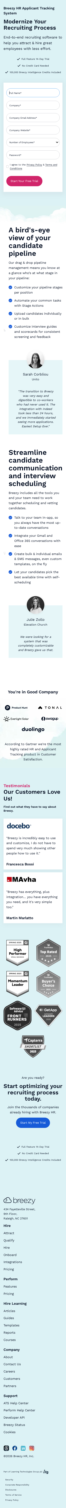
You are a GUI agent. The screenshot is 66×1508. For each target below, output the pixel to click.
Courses (10, 1340)
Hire (7, 1247)
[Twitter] (6, 1448)
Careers (9, 1371)
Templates (11, 1325)
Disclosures (10, 1490)
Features (10, 1286)
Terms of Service (13, 1495)
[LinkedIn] (23, 1448)
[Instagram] (31, 1448)
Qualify (9, 1240)
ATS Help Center (16, 1403)
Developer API (14, 1417)
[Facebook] (15, 1448)
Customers (12, 1378)
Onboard (10, 1255)
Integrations (13, 1262)
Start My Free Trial (33, 1122)
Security (9, 1480)
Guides (9, 1318)
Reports (9, 1332)
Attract (9, 1233)
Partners (10, 1386)
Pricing (9, 1269)
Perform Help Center (19, 1410)
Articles (9, 1311)
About (8, 1357)
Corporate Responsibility (17, 1485)
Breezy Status (14, 1425)
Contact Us (12, 1364)
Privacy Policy (34, 164)
